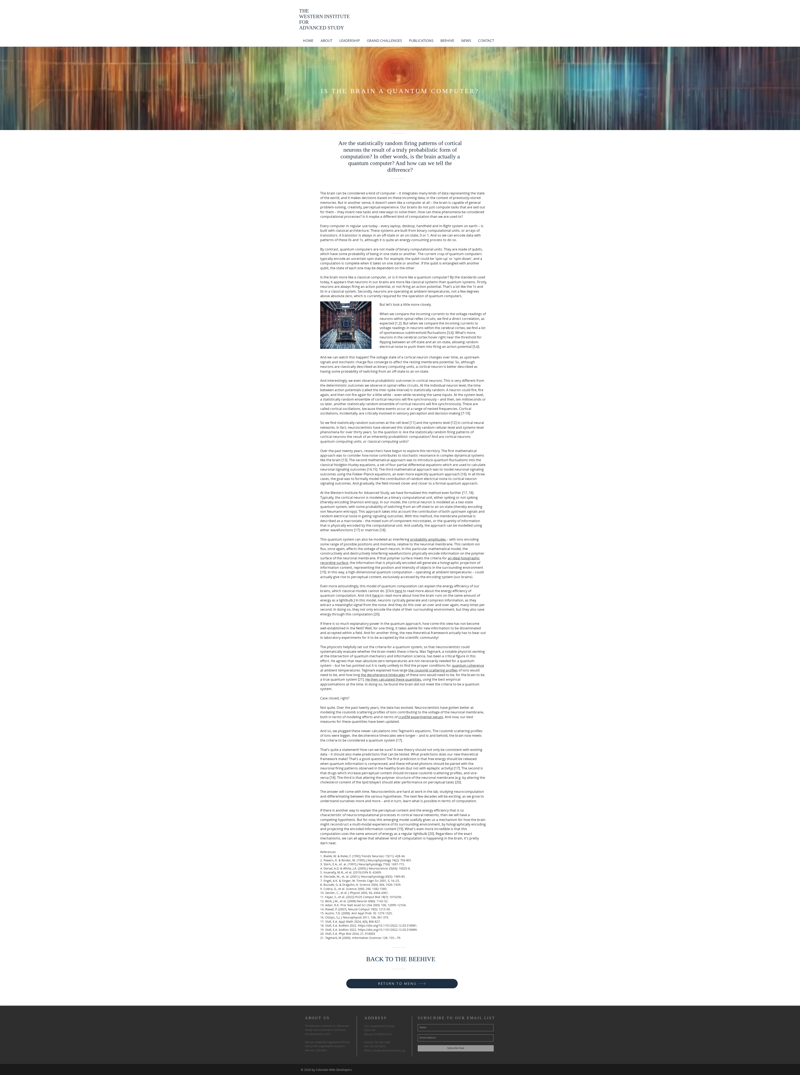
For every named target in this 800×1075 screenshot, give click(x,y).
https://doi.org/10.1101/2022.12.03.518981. (388, 925)
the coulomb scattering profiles (433, 670)
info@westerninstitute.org (388, 1050)
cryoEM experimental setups (420, 717)
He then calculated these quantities (393, 679)
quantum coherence (468, 665)
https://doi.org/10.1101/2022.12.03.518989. (388, 930)
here (399, 591)
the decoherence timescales (383, 675)
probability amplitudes (428, 539)
